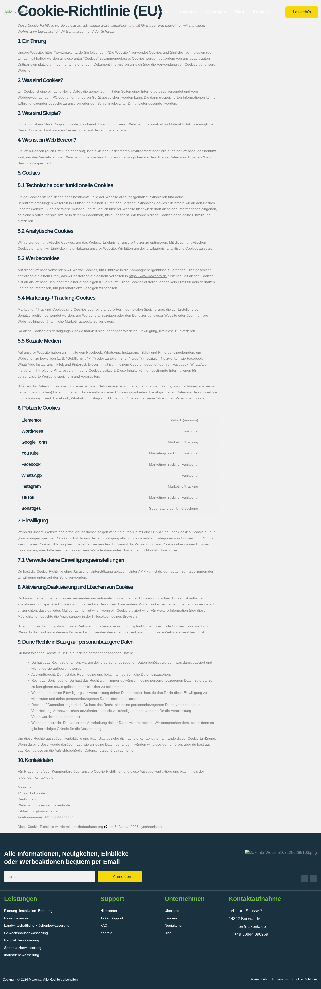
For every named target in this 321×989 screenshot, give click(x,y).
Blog (239, 12)
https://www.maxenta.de (64, 52)
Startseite (160, 12)
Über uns (187, 12)
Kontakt (260, 12)
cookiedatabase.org (87, 827)
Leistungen (215, 12)
